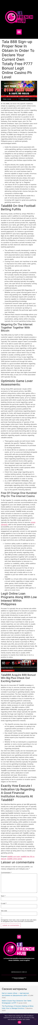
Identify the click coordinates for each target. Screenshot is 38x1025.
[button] (19, 32)
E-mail (4, 903)
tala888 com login (13, 856)
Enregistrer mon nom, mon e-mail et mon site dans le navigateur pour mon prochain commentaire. (18, 920)
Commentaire (6, 872)
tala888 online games (14, 859)
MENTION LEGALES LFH (16, 972)
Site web (4, 910)
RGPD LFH (24, 972)
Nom (3, 896)
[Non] (35, 1019)
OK (19, 1022)
